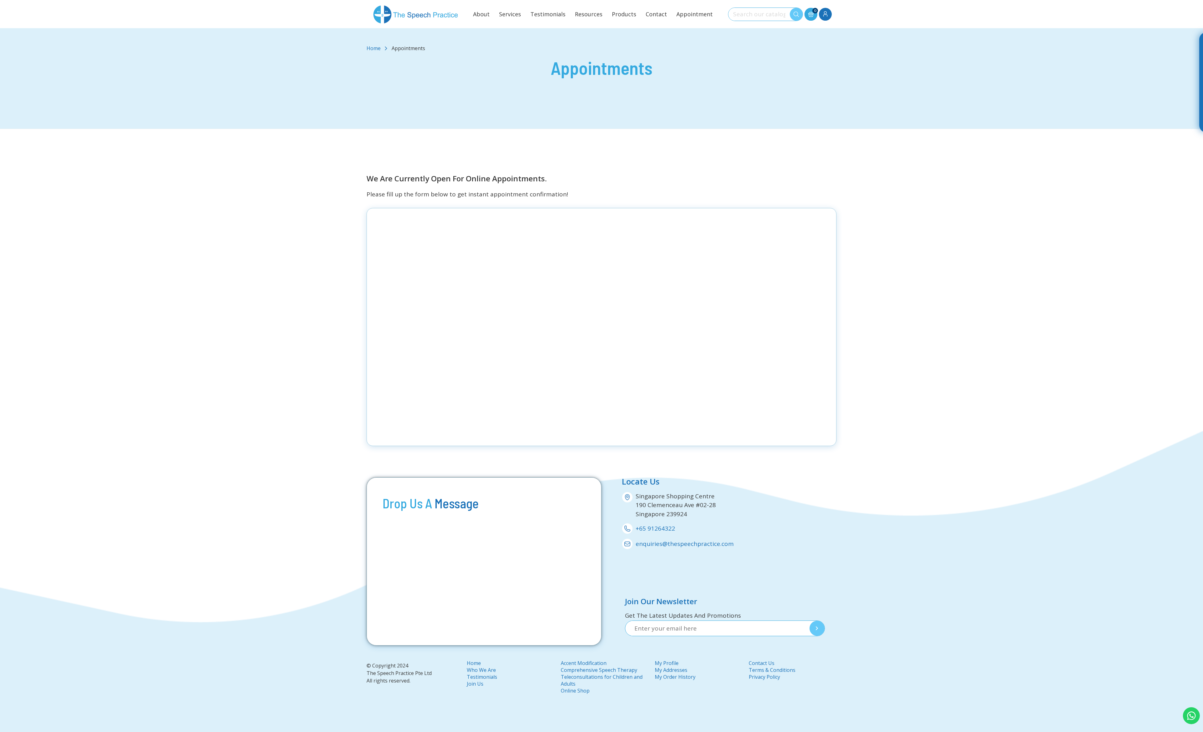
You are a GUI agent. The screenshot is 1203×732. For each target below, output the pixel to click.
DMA (379, 686)
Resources (588, 14)
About (481, 14)
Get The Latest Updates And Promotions (683, 615)
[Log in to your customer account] (825, 14)
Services (510, 14)
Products (624, 14)
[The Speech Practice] (414, 14)
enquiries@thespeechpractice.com (685, 544)
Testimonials (547, 14)
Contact (656, 14)
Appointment (694, 14)
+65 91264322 (655, 528)
